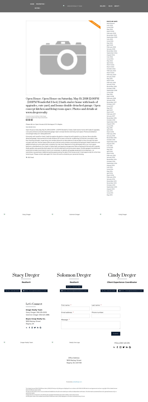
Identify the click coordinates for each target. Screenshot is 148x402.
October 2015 (111, 139)
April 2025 (110, 45)
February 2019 (111, 82)
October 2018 (111, 88)
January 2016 (111, 136)
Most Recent (111, 23)
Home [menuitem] (32, 4)
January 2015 (111, 157)
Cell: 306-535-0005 (13, 290)
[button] (12, 290)
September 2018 (112, 90)
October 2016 (111, 120)
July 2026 (110, 25)
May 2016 (109, 128)
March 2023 (110, 67)
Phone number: (98, 312)
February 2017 (111, 114)
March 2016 (110, 132)
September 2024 (112, 53)
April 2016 (110, 130)
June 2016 (110, 126)
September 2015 (112, 141)
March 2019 (110, 80)
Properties (40, 4)
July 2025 (110, 39)
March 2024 (110, 65)
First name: (65, 305)
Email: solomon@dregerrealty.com (75, 290)
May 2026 (110, 29)
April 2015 (110, 151)
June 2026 (110, 27)
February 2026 (111, 33)
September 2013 (112, 187)
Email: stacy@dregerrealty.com (35, 290)
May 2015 (109, 149)
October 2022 (111, 69)
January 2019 (111, 84)
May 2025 (110, 43)
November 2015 (111, 137)
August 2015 (110, 143)
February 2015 (111, 155)
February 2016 (111, 134)
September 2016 (112, 122)
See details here (31, 127)
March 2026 (110, 31)
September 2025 (112, 37)
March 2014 (110, 175)
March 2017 (110, 112)
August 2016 (110, 124)
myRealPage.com (77, 381)
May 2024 (110, 61)
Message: (65, 320)
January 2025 (111, 49)
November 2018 (112, 86)
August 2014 (111, 165)
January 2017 (111, 116)
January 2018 (111, 100)
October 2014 (111, 161)
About (116, 6)
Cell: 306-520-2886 (75, 286)
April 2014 (110, 173)
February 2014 (111, 177)
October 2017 (111, 104)
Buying (37, 8)
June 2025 (110, 41)
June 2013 (110, 193)
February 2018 (111, 98)
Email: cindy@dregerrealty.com (131, 290)
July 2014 (110, 167)
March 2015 (110, 153)
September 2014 (112, 163)
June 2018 (110, 92)
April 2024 (110, 63)
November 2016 (111, 118)
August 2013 (111, 189)
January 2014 (111, 179)
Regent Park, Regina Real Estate (39, 117)
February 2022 (111, 70)
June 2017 (110, 106)
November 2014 (112, 159)
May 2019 (109, 78)
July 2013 (110, 191)
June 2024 (110, 59)
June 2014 (110, 169)
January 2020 (111, 76)
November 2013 (112, 183)
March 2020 (110, 72)
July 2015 (109, 145)
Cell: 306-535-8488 (109, 290)
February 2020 (111, 74)
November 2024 (112, 51)
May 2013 (109, 195)
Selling (102, 6)
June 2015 (110, 147)
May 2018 (110, 94)
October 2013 (111, 185)
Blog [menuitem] (110, 6)
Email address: (67, 312)
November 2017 (112, 102)
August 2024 (111, 55)
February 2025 (111, 47)
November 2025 (112, 35)
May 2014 (109, 171)
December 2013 (112, 181)
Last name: (96, 305)
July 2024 (110, 57)
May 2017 (109, 108)
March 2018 (110, 96)
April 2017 (110, 110)
